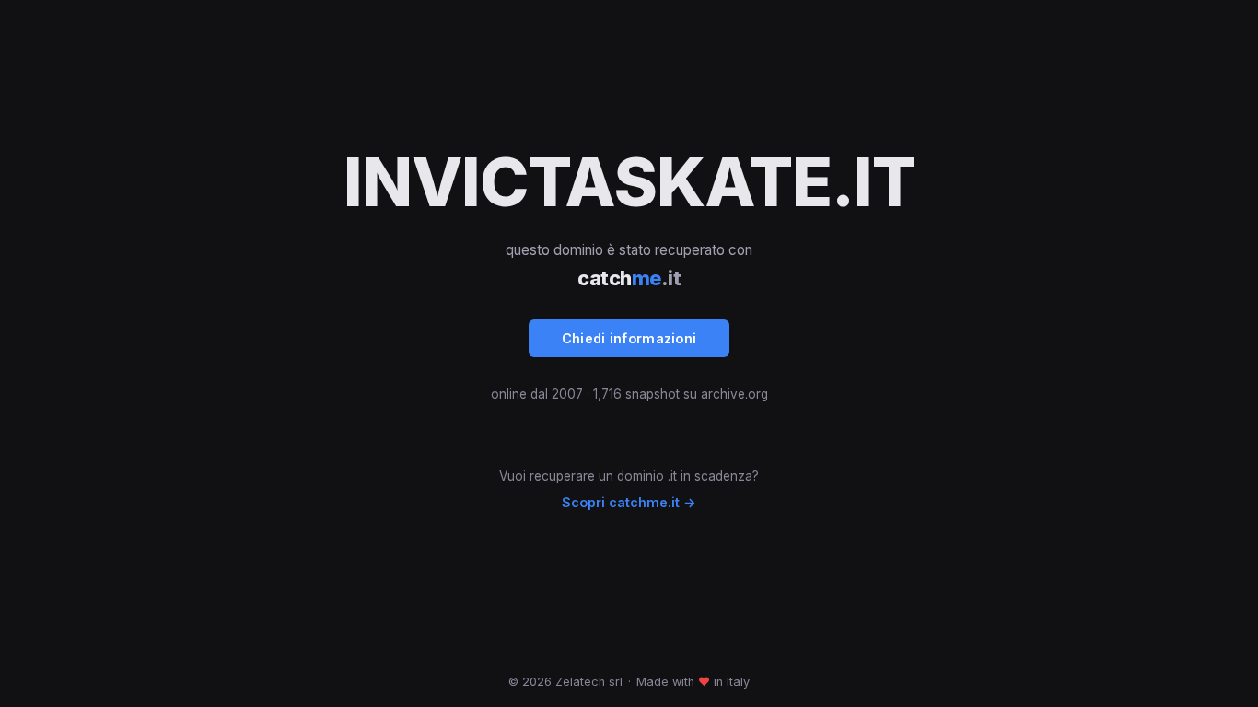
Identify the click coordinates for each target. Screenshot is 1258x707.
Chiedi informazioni (629, 338)
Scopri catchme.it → (629, 502)
